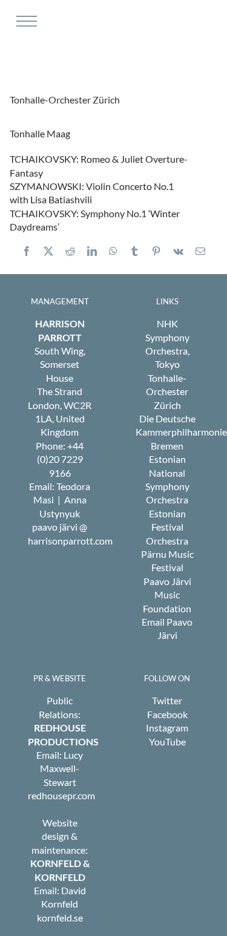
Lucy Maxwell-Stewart (61, 768)
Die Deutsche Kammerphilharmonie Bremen (181, 432)
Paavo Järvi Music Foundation (167, 594)
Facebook (167, 714)
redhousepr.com (61, 795)
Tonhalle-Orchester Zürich (167, 391)
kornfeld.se (60, 917)
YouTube (167, 741)
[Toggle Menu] (25, 21)
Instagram (167, 727)
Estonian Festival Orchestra (167, 527)
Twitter (167, 700)
